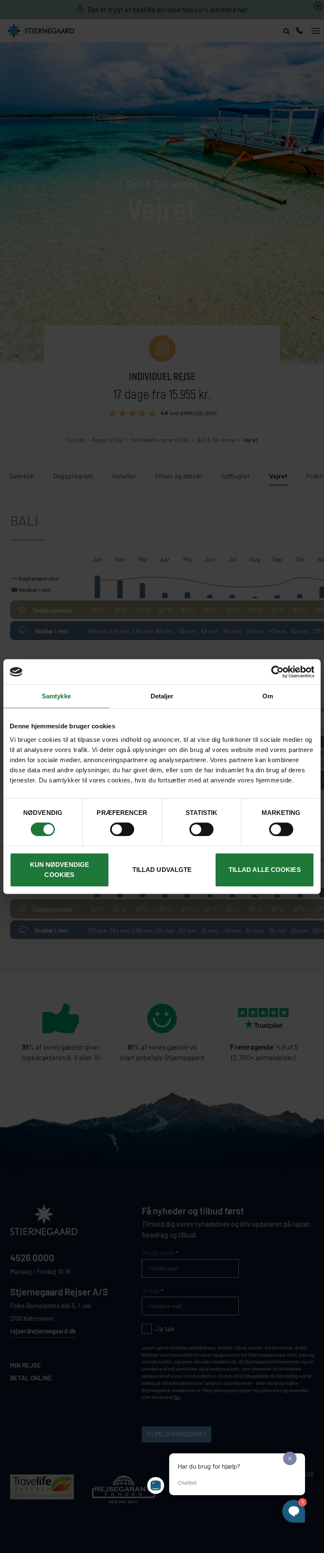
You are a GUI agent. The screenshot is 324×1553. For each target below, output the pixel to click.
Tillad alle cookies (265, 869)
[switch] (122, 829)
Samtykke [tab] (56, 696)
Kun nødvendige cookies (59, 869)
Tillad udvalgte (162, 869)
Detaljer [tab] (162, 696)
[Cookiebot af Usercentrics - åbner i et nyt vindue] (277, 671)
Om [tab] (267, 696)
